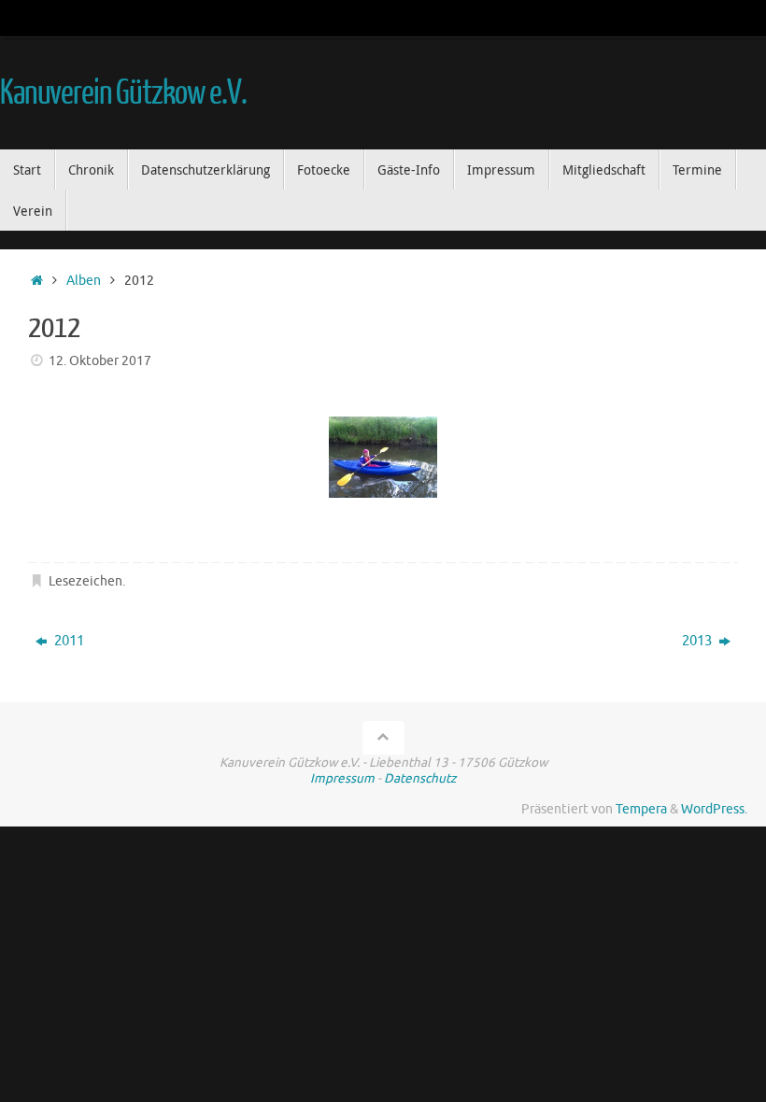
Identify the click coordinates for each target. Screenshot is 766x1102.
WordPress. (714, 809)
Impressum (342, 778)
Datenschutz (420, 778)
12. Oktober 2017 (100, 361)
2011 (67, 641)
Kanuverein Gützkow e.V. (123, 93)
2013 (698, 641)
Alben (83, 281)
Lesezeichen (85, 581)
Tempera (641, 809)
